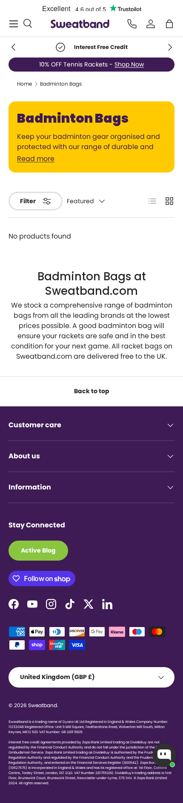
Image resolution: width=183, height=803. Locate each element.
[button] (169, 23)
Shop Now (129, 64)
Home (24, 83)
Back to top (91, 391)
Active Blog (38, 550)
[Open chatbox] (164, 755)
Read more (35, 159)
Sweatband (42, 705)
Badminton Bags (61, 83)
